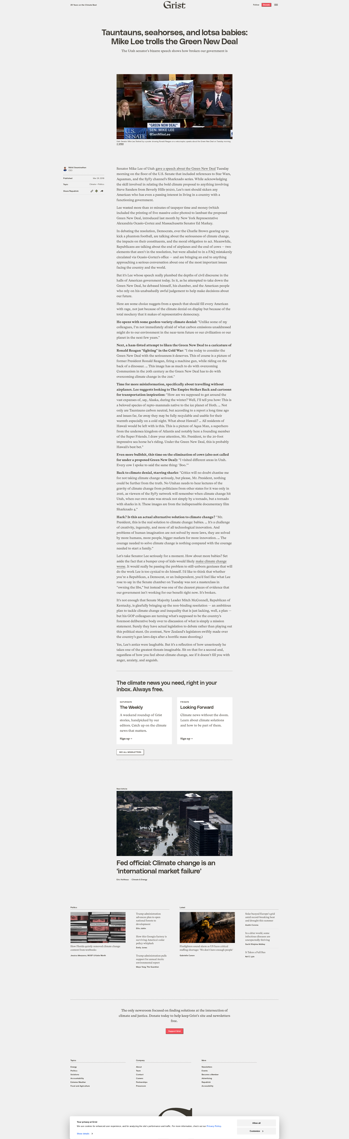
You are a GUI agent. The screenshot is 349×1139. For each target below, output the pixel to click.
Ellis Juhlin (141, 928)
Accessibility (207, 1086)
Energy (73, 1067)
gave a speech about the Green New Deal (186, 168)
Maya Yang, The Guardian (147, 967)
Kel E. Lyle (249, 956)
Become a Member (210, 1074)
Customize (255, 1131)
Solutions (74, 1074)
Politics (73, 1070)
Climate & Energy (139, 879)
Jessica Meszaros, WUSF (81, 955)
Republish (206, 1082)
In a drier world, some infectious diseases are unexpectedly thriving (257, 936)
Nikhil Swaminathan (77, 167)
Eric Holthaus (123, 879)
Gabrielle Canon (187, 955)
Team (138, 1070)
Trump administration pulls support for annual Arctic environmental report (151, 959)
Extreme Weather (78, 1082)
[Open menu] (276, 4)
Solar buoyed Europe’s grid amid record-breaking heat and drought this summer (260, 917)
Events (205, 1070)
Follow (256, 5)
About (139, 1067)
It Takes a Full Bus (255, 952)
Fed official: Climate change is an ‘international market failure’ (166, 866)
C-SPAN (120, 144)
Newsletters (207, 1067)
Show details (83, 1133)
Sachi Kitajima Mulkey (255, 944)
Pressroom (141, 1086)
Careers (139, 1078)
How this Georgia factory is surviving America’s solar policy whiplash (151, 940)
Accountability (77, 1078)
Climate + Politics (96, 184)
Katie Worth (100, 955)
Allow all (256, 1123)
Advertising (207, 1078)
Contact (139, 1074)
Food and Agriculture (80, 1086)
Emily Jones (141, 947)
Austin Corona (251, 925)
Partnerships (141, 1082)
